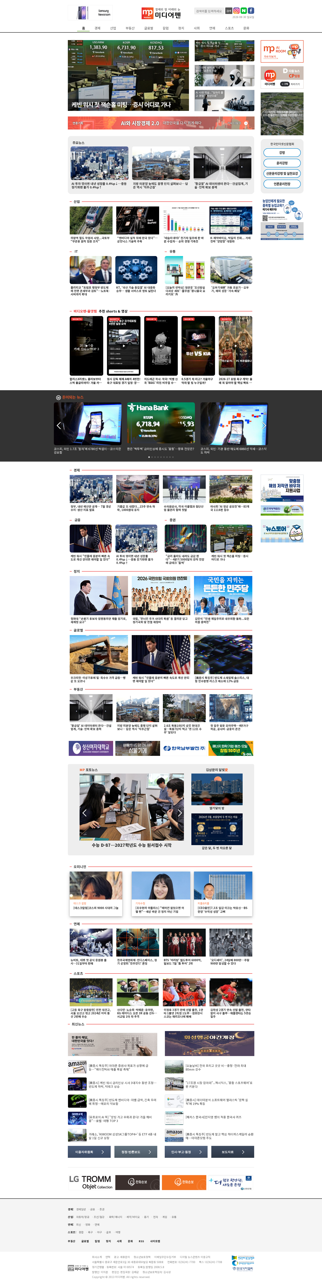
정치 (181, 28)
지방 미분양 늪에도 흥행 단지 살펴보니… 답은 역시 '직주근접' (160, 185)
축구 (90, 1232)
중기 (146, 1217)
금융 (77, 519)
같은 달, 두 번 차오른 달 (217, 848)
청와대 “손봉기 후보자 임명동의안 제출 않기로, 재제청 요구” (99, 620)
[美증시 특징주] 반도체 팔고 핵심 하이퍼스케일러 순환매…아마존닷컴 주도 (220, 1136)
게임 (164, 1217)
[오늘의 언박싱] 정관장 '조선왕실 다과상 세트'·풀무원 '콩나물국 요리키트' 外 (185, 290)
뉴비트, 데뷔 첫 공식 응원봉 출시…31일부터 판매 (89, 961)
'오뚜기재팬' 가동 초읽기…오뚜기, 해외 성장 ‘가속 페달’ (230, 289)
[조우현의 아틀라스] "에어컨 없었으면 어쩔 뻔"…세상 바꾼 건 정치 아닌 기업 (159, 909)
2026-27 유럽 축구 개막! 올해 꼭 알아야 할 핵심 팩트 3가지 (235, 383)
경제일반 (81, 1209)
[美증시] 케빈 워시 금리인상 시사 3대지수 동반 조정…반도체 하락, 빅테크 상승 (123, 1084)
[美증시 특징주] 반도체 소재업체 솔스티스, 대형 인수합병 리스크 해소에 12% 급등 (222, 679)
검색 (228, 11)
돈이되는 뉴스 (72, 397)
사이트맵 (155, 1241)
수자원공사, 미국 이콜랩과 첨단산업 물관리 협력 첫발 (183, 508)
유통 (173, 251)
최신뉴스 (78, 1024)
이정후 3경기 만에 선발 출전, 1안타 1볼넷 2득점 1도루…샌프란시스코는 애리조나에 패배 (183, 1013)
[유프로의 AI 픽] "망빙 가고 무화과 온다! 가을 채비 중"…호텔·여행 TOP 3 (120, 1119)
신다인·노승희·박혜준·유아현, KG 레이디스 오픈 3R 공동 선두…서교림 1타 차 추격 (137, 1013)
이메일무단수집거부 (165, 1257)
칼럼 (166, 28)
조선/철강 (99, 1217)
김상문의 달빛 (217, 769)
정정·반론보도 (130, 1152)
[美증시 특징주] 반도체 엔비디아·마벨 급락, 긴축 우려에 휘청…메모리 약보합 (122, 1102)
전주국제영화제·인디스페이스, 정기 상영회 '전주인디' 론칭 (137, 961)
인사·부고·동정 (181, 1152)
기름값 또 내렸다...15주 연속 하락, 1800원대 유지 (136, 508)
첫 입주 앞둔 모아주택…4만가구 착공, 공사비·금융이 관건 (229, 727)
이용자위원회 (84, 1152)
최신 (78, 1224)
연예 (212, 28)
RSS (141, 1241)
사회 (197, 28)
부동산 (130, 28)
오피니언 (80, 867)
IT (76, 251)
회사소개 (97, 1257)
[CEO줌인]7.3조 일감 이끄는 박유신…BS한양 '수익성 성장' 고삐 (222, 909)
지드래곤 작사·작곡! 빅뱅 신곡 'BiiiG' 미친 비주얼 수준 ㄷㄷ (161, 383)
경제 (97, 28)
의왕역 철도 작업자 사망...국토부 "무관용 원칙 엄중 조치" (90, 239)
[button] (263, 425)
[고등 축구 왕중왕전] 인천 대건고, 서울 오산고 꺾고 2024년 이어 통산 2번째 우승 (91, 1013)
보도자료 (228, 1152)
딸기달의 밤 (217, 808)
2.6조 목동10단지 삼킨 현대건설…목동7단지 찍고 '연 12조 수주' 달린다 (183, 729)
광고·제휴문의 (122, 1257)
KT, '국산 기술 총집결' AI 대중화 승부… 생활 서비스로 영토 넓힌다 (136, 289)
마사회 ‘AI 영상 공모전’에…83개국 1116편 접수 (229, 508)
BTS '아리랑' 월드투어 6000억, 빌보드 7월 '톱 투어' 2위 (183, 961)
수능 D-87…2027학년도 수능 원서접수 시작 (132, 845)
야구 (99, 1232)
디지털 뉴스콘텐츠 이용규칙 (195, 1257)
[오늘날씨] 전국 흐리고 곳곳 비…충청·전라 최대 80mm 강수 (216, 1067)
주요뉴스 (78, 142)
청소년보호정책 (142, 1257)
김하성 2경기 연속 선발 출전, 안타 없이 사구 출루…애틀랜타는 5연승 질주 (230, 1013)
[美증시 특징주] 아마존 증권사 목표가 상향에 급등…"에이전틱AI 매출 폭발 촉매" (118, 1067)
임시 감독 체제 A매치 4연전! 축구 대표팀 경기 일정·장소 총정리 (124, 383)
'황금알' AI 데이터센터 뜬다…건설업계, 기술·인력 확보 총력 (221, 185)
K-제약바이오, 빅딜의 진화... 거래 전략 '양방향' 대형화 (230, 239)
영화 (87, 1224)
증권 (173, 519)
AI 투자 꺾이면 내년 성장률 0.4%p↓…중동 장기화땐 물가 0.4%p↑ (99, 185)
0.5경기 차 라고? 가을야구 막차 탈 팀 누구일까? (197, 381)
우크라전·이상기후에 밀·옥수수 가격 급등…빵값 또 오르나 (98, 679)
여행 (118, 1232)
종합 (81, 1232)
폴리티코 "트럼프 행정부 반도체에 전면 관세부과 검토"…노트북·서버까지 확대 (90, 290)
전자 (155, 1217)
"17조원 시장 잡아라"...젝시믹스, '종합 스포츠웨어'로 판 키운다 (219, 1084)
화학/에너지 (115, 1217)
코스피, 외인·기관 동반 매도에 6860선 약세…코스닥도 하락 (234, 450)
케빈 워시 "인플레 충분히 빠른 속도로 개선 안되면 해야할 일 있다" (90, 557)
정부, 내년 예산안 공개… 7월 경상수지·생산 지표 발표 (91, 508)
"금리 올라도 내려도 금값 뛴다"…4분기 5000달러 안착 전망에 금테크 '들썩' (185, 559)
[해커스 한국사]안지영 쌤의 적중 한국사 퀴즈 (214, 1117)
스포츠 (229, 28)
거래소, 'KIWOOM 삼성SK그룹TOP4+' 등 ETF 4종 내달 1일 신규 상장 (122, 1136)
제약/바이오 (133, 1217)
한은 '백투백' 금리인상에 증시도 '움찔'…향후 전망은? (160, 448)
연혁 (107, 1257)
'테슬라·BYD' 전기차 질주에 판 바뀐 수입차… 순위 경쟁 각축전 (184, 239)
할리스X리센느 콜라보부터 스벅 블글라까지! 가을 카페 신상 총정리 (86, 383)
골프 (108, 1232)
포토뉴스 (89, 769)
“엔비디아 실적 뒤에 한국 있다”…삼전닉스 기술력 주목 (137, 239)
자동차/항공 (82, 1217)
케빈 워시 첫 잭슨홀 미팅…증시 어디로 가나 (121, 104)
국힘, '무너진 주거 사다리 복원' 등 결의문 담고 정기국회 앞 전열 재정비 (160, 620)
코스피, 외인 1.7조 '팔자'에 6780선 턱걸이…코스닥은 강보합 (87, 450)
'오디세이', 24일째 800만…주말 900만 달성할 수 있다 (229, 961)
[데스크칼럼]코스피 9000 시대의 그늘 (96, 908)
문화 (246, 28)
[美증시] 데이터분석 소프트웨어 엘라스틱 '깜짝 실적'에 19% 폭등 (217, 1102)
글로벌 (148, 28)
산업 (113, 28)
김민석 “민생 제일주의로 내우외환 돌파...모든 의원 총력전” (222, 620)
